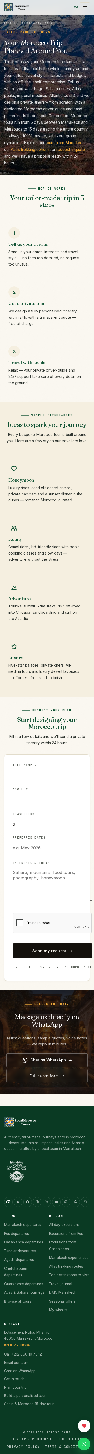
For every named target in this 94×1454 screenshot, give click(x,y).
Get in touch (14, 1379)
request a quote (70, 149)
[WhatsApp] (76, 1202)
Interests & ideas (31, 863)
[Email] (85, 1202)
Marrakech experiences (69, 1257)
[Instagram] (37, 1202)
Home (7, 22)
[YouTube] (56, 1202)
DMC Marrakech (63, 1292)
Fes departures (16, 1233)
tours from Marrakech (65, 142)
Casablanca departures (23, 1242)
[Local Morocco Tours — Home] (20, 1124)
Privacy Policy (23, 1446)
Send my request (49, 950)
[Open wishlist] (84, 1426)
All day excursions (64, 1225)
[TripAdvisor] (76, 7)
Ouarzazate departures (23, 1284)
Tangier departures (20, 1251)
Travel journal (60, 1284)
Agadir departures (19, 1260)
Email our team (16, 1362)
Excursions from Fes (66, 1233)
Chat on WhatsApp (48, 1060)
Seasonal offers (62, 1301)
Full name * (25, 765)
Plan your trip (15, 1387)
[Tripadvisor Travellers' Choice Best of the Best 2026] (20, 1174)
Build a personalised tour (25, 1396)
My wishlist (58, 1310)
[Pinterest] (66, 1202)
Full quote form (44, 1076)
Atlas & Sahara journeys (24, 1292)
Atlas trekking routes (66, 1266)
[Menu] (85, 7)
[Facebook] (28, 1202)
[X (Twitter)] (47, 1202)
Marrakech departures (22, 1225)
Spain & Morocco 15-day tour (29, 1404)
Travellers (23, 814)
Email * (20, 789)
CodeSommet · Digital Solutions (59, 1439)
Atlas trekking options (30, 149)
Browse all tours (17, 1301)
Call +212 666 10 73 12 (23, 1354)
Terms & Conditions (66, 1446)
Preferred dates (29, 837)
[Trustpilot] (18, 1202)
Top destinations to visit (69, 1275)
